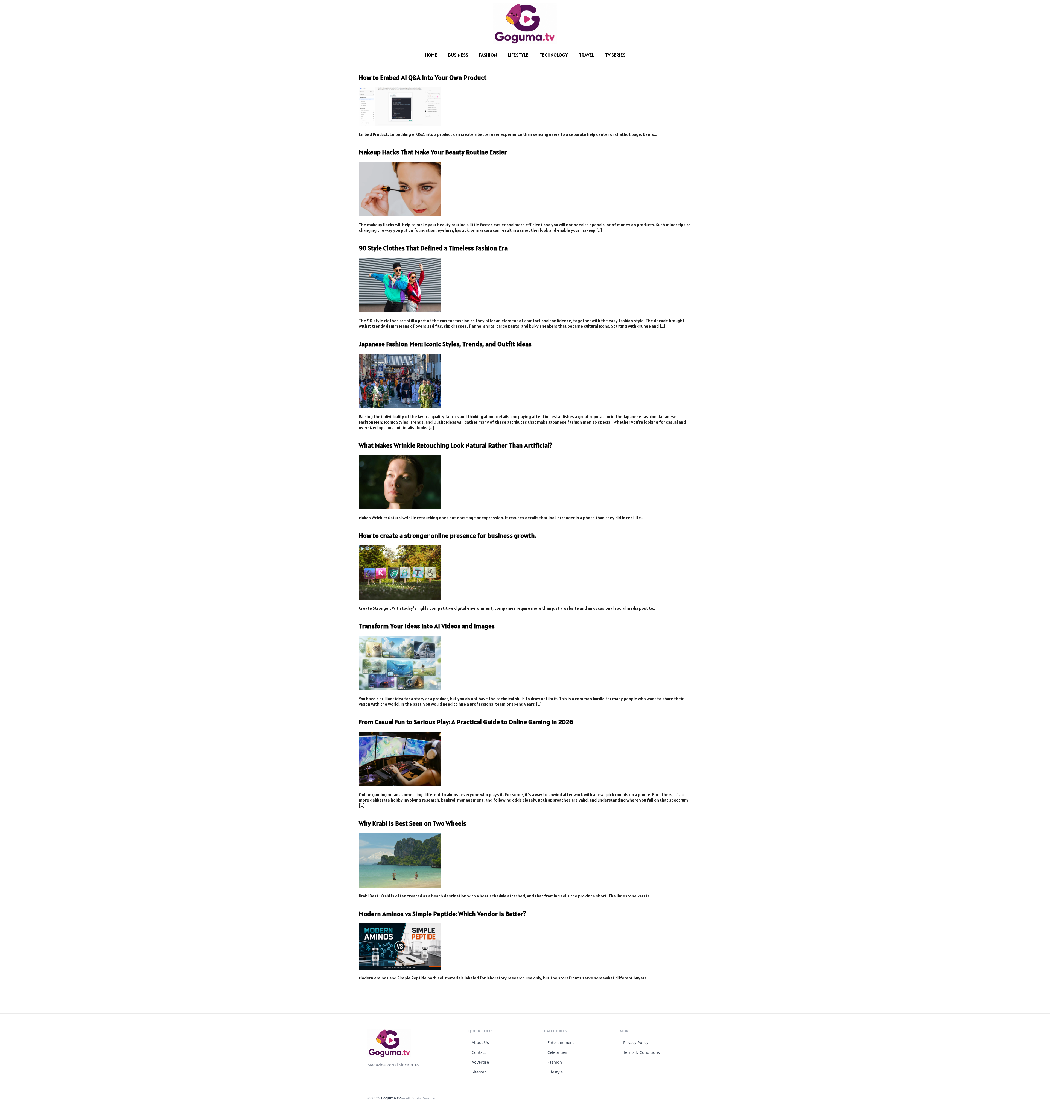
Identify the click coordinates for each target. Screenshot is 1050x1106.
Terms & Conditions (641, 1052)
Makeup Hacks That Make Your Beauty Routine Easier (433, 152)
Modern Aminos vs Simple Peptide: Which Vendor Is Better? (442, 914)
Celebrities (557, 1052)
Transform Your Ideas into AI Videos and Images (427, 626)
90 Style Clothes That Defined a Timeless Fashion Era (433, 248)
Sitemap (479, 1072)
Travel (586, 55)
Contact (479, 1052)
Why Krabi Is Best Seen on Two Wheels (412, 823)
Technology (553, 55)
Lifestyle (518, 55)
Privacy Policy (635, 1042)
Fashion (488, 55)
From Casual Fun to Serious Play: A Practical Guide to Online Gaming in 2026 (466, 722)
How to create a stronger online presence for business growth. (447, 535)
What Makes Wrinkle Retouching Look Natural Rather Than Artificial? (455, 445)
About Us (480, 1042)
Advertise (480, 1062)
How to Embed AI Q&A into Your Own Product (422, 77)
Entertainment (560, 1042)
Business (458, 55)
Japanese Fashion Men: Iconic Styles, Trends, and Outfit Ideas (445, 344)
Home (431, 55)
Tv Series (615, 55)
